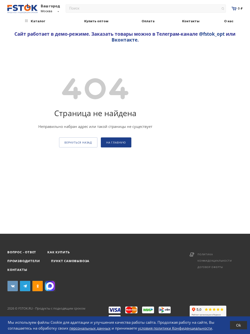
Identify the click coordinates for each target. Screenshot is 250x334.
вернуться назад (78, 142)
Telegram (25, 286)
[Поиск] (222, 8)
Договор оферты (210, 267)
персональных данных (90, 328)
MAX (50, 286)
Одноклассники (37, 286)
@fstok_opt (212, 34)
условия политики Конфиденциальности (175, 328)
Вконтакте (124, 40)
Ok (238, 325)
